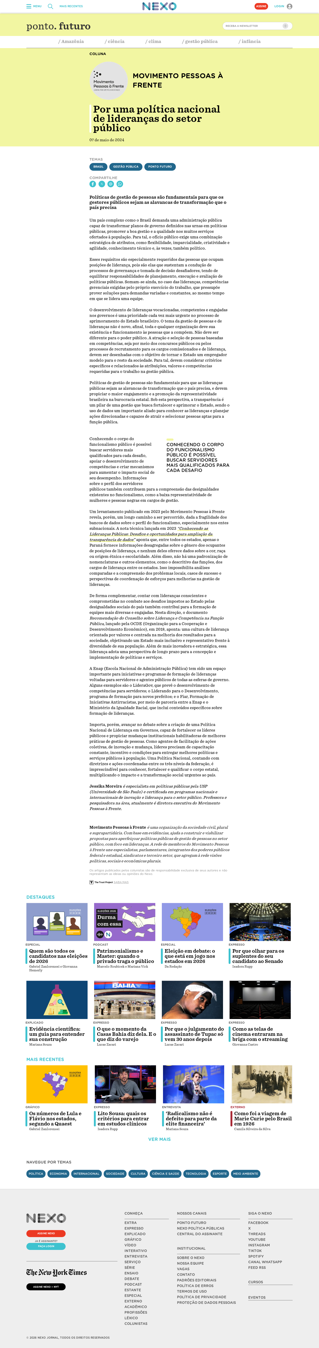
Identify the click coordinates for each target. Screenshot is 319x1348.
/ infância (250, 41)
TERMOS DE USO (192, 1291)
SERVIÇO (132, 1262)
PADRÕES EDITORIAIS (196, 1280)
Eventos (257, 1297)
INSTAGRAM (259, 1245)
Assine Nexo (46, 1233)
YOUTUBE (257, 1240)
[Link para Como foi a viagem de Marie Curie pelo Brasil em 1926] (262, 1084)
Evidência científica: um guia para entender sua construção (57, 1034)
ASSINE (261, 6)
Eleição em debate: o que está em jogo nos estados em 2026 (190, 956)
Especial (32, 944)
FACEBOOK (258, 1223)
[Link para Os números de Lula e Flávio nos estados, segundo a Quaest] (57, 1084)
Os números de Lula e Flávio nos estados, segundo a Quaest (55, 1118)
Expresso (237, 944)
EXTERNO (133, 1301)
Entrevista (171, 1107)
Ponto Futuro (160, 166)
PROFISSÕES (135, 1312)
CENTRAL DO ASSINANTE (200, 1234)
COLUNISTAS (135, 1324)
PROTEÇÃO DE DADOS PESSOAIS (206, 1303)
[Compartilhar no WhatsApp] (120, 184)
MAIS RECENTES (71, 6)
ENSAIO (131, 1273)
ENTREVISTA (135, 1256)
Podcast (100, 944)
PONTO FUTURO (191, 1223)
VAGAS (183, 1269)
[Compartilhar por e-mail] (110, 184)
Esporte (220, 1173)
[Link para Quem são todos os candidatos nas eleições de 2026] (57, 922)
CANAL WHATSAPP (265, 1262)
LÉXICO (131, 1318)
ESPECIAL (133, 1296)
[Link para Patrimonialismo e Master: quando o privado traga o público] (124, 922)
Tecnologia (196, 1173)
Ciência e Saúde (165, 1173)
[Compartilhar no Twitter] (102, 184)
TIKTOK (255, 1251)
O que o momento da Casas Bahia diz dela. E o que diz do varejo (126, 1034)
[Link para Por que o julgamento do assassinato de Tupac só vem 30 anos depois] (192, 1000)
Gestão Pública (125, 166)
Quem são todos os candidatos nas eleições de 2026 (58, 956)
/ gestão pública (200, 41)
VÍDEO (130, 1245)
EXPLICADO (134, 1234)
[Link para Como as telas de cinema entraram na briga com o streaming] (260, 1000)
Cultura (138, 1173)
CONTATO (186, 1275)
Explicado (34, 1022)
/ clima (153, 41)
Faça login (46, 1246)
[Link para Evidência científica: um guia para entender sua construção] (57, 1000)
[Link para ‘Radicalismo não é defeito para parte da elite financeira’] (193, 1084)
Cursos (255, 1282)
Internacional (86, 1173)
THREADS (257, 1234)
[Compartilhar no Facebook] (92, 184)
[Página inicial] (159, 6)
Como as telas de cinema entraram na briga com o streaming (260, 1034)
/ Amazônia (71, 41)
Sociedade (115, 1173)
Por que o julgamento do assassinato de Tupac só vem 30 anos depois (194, 1034)
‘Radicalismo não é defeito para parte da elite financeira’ (191, 1118)
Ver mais (159, 1139)
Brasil (98, 166)
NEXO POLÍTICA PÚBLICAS (200, 1228)
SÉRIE (129, 1268)
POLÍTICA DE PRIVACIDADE (201, 1297)
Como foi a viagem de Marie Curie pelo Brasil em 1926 (263, 1118)
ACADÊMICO (135, 1307)
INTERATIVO (135, 1251)
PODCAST (133, 1284)
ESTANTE (132, 1290)
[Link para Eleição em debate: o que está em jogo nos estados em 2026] (192, 922)
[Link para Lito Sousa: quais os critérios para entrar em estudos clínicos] (125, 1084)
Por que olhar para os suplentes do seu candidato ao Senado (258, 956)
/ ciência (114, 41)
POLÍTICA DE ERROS (195, 1286)
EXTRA (130, 1223)
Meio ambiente (245, 1173)
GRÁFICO (132, 1240)
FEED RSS (257, 1268)
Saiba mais (121, 882)
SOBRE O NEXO (190, 1258)
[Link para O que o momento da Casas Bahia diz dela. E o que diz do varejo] (124, 1000)
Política (36, 1173)
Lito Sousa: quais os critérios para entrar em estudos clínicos (123, 1118)
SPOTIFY (256, 1256)
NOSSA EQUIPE (190, 1263)
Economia (58, 1173)
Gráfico (32, 1107)
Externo (237, 1107)
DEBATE (131, 1279)
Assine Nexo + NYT (46, 1286)
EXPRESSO (133, 1228)
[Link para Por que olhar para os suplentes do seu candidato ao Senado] (260, 922)
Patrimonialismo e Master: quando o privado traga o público (125, 956)
